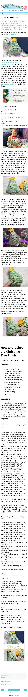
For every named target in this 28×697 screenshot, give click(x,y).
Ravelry (13, 34)
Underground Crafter (7, 84)
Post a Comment (6, 685)
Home (14, 690)
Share (3, 677)
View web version (14, 692)
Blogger (17, 695)
